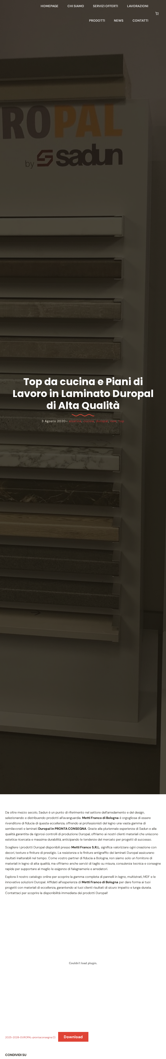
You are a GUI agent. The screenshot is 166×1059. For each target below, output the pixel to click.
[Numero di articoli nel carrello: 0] (157, 13)
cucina (88, 421)
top (121, 421)
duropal (102, 421)
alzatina (75, 421)
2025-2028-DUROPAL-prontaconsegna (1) (30, 1037)
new (113, 421)
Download (73, 1036)
